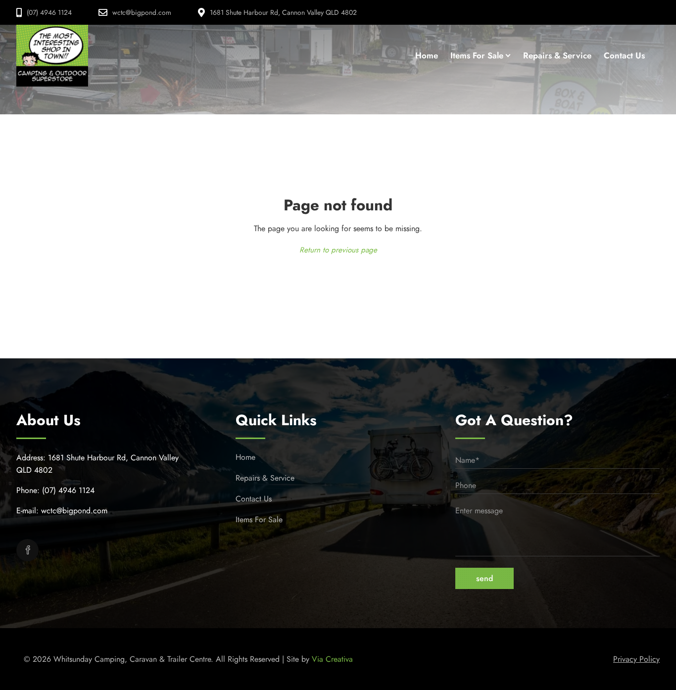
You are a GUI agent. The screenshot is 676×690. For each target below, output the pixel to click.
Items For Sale (259, 519)
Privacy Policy (636, 659)
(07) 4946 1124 (49, 12)
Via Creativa (332, 659)
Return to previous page (338, 250)
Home (245, 457)
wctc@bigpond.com (141, 12)
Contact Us (254, 498)
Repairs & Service (265, 478)
